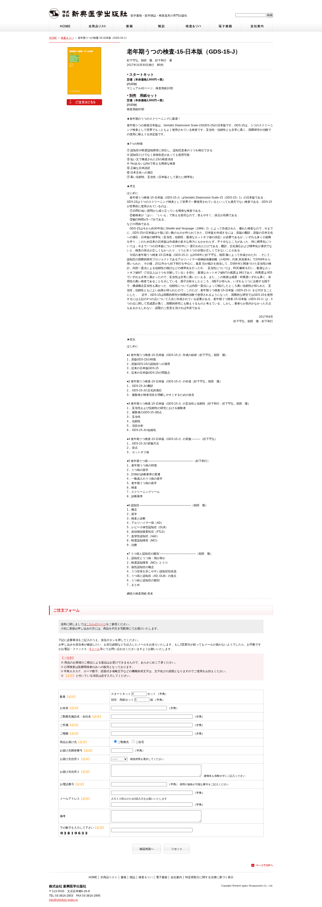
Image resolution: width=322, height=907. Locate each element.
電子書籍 (161, 877)
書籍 (123, 877)
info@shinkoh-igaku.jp (63, 900)
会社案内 (176, 877)
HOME (53, 37)
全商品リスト (108, 877)
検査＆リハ (67, 37)
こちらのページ (96, 624)
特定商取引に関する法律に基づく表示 (209, 877)
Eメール (95, 649)
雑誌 (132, 877)
